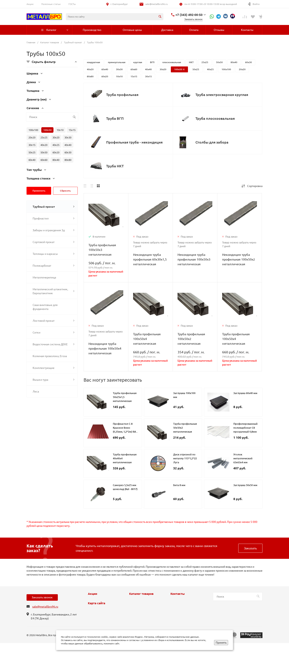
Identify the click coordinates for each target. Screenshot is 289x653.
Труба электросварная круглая (221, 95)
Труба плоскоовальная (215, 118)
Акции (30, 4)
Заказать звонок (42, 597)
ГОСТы (72, 4)
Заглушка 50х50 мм (245, 485)
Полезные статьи (51, 4)
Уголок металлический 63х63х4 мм (242, 458)
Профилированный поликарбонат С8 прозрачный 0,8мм (245, 427)
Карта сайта (96, 603)
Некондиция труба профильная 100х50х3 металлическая (194, 259)
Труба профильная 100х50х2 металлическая (191, 338)
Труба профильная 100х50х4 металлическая (147, 338)
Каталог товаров (141, 593)
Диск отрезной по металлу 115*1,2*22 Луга (185, 458)
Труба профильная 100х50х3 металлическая (102, 249)
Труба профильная (122, 95)
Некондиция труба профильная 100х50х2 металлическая (238, 259)
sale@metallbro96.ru (156, 4)
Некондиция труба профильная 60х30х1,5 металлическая (150, 259)
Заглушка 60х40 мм (245, 393)
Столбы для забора (211, 142)
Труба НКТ (115, 166)
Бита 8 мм (179, 485)
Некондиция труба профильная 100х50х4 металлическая (104, 348)
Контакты (177, 593)
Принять (221, 642)
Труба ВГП (115, 118)
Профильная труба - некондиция (134, 142)
